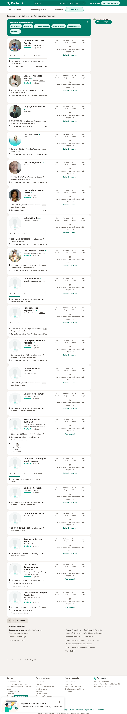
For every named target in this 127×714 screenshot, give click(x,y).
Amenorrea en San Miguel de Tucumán (80, 647)
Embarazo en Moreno (17, 640)
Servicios (39, 691)
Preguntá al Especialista (45, 686)
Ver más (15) (70, 651)
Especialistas (40, 682)
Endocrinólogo (74, 26)
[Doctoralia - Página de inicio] (19, 3)
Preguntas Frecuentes (44, 696)
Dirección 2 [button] (26, 55)
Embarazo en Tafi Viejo (17, 637)
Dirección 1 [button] (14, 55)
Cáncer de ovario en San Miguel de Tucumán (82, 640)
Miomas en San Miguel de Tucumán (78, 644)
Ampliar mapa (102, 22)
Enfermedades (41, 694)
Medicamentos (41, 689)
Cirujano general (42, 26)
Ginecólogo (15, 26)
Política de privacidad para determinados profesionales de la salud (19, 686)
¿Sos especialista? (110, 3)
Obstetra (27, 26)
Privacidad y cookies (14, 682)
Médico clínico (58, 26)
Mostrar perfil (69, 434)
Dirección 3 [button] (38, 473)
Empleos (17, 696)
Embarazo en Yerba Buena (18, 633)
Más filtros (75, 10)
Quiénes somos (13, 691)
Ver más (14, 31)
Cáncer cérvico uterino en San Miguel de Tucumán (84, 633)
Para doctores (70, 684)
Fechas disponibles (38, 10)
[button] (88, 22)
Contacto (10, 694)
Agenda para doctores (73, 686)
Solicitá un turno (70, 55)
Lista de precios (70, 682)
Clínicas (39, 684)
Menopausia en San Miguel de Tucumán (80, 637)
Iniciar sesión (95, 3)
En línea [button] (38, 55)
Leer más (24, 709)
